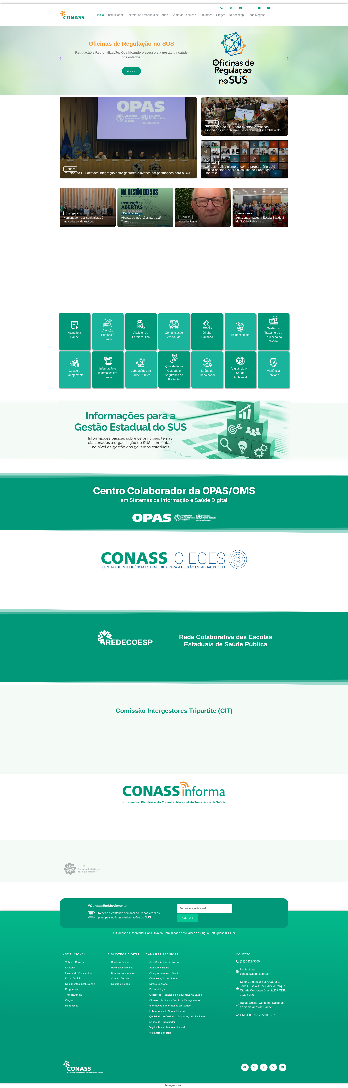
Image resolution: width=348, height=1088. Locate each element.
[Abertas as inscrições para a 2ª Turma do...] (145, 207)
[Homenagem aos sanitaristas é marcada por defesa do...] (88, 207)
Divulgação (72, 213)
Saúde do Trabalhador (162, 1021)
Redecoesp (71, 1005)
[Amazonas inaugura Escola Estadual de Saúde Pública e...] (260, 207)
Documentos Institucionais (80, 983)
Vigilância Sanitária (160, 1032)
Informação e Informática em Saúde (170, 1005)
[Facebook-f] (250, 8)
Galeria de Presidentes (78, 973)
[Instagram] (240, 8)
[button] (60, 58)
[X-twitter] (231, 8)
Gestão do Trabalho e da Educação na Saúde (175, 994)
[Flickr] (259, 8)
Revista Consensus (122, 967)
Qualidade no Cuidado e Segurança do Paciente (177, 1016)
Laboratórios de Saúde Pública (167, 1011)
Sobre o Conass (74, 962)
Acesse (131, 71)
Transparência (73, 994)
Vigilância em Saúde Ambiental (167, 1027)
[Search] (221, 8)
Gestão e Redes (120, 983)
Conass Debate (120, 978)
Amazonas (245, 213)
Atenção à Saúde (159, 967)
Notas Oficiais (73, 978)
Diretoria (70, 967)
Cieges (69, 1000)
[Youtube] (269, 8)
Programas (71, 989)
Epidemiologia (157, 989)
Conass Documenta (122, 973)
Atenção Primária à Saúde (164, 973)
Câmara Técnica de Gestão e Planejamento (174, 1000)
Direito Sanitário (158, 983)
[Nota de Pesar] (203, 207)
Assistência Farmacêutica (164, 962)
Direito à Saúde (120, 962)
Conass (70, 168)
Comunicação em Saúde (163, 978)
